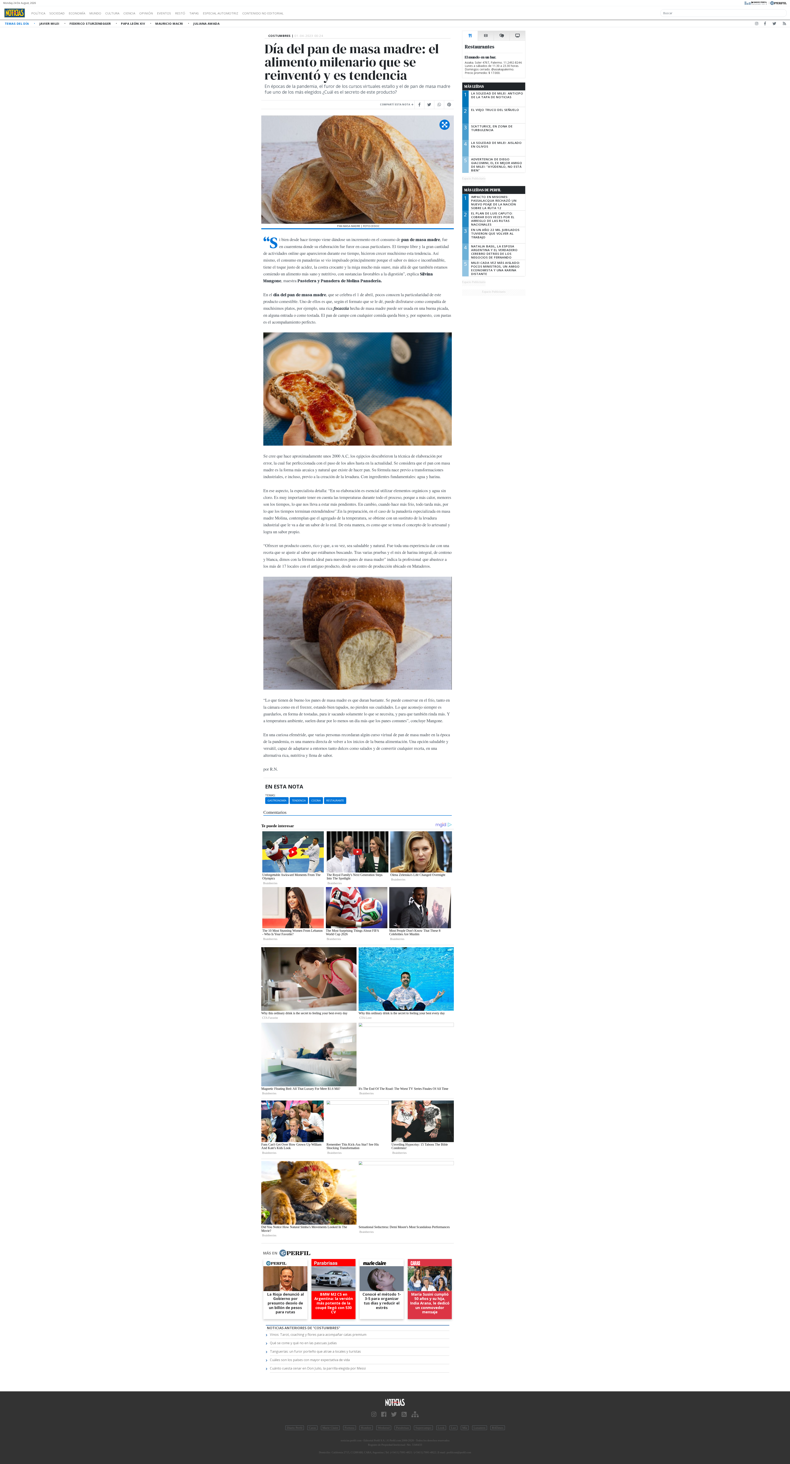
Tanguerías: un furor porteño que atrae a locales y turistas (315, 1351)
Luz (453, 1427)
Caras (312, 1427)
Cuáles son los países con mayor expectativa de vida (310, 1360)
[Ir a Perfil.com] (778, 2)
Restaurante (335, 800)
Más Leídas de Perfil (482, 190)
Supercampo (423, 1427)
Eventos (164, 13)
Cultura (112, 13)
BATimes (497, 1427)
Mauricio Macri (169, 23)
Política (38, 13)
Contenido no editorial (262, 13)
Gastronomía (276, 800)
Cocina (316, 800)
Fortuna (349, 1427)
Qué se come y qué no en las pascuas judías (303, 1343)
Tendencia (299, 800)
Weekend (384, 1427)
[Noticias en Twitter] (774, 24)
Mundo (95, 13)
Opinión (146, 13)
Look (441, 1427)
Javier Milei (49, 23)
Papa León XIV (133, 23)
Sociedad (57, 13)
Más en (270, 1253)
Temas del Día (17, 23)
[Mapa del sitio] (415, 1414)
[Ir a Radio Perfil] (756, 2)
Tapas (194, 13)
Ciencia (129, 13)
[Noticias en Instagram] (756, 24)
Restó (180, 13)
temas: (270, 795)
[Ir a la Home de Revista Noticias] (14, 13)
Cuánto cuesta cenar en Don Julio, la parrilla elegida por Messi (318, 1368)
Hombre (366, 1427)
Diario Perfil (294, 1427)
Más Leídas (474, 86)
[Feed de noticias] (784, 24)
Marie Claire (330, 1427)
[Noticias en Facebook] (765, 24)
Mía (464, 1427)
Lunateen (480, 1427)
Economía (77, 13)
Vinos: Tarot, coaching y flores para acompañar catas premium (318, 1334)
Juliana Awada (206, 23)
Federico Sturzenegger (91, 23)
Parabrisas (402, 1427)
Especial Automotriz (220, 13)
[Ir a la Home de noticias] (395, 1402)
